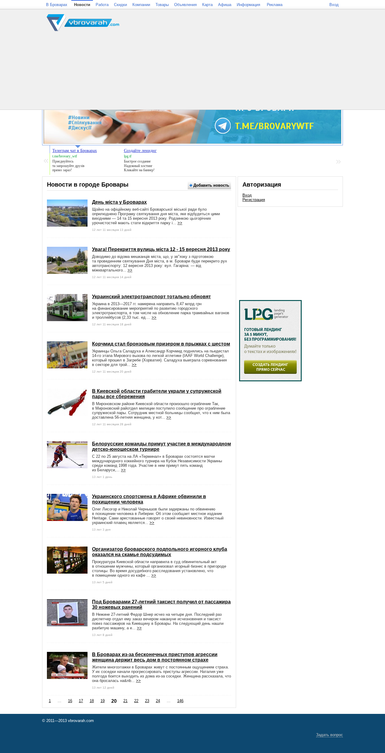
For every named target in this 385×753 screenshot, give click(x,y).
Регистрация (253, 199)
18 (92, 701)
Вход (247, 195)
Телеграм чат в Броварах (74, 150)
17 (81, 701)
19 (102, 701)
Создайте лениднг (140, 150)
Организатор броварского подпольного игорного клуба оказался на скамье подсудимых (159, 552)
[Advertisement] (290, 250)
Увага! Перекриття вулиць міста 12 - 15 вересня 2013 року (161, 249)
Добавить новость (210, 185)
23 (147, 701)
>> (179, 223)
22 (136, 701)
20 (114, 701)
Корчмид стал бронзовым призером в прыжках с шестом (161, 343)
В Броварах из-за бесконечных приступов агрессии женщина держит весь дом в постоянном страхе (154, 657)
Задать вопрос (329, 735)
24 (158, 701)
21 (125, 701)
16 (70, 701)
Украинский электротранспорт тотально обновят (151, 296)
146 (180, 701)
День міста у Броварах (119, 202)
